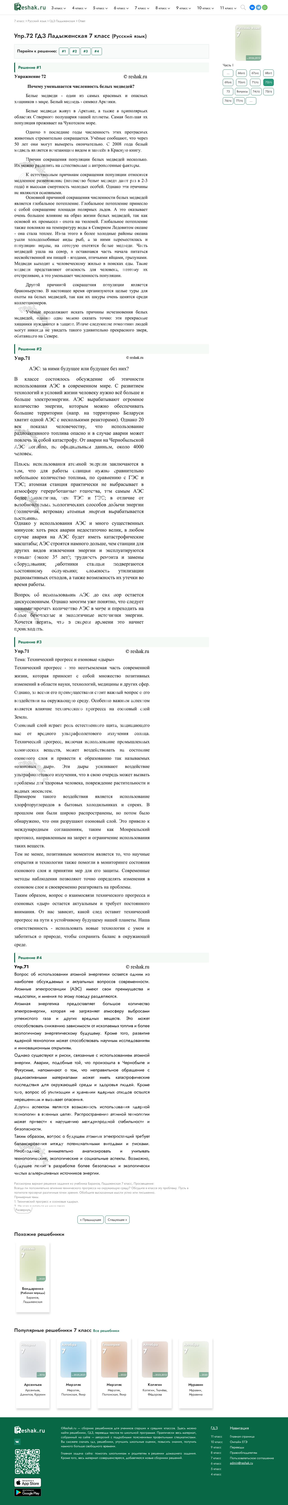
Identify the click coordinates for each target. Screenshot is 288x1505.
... (228, 73)
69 (228, 82)
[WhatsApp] (265, 7)
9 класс (216, 1447)
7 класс (216, 1458)
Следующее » (117, 1219)
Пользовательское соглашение (252, 1458)
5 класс (216, 1469)
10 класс (217, 1442)
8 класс (216, 1452)
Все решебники (106, 1330)
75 (268, 91)
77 (239, 100)
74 (256, 91)
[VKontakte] (252, 7)
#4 (96, 51)
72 (268, 82)
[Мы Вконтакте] (17, 1442)
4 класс (216, 1474)
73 (228, 91)
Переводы (237, 1447)
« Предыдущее (90, 1219)
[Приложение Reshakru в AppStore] (27, 1485)
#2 (74, 51)
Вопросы (242, 91)
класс (57, 8)
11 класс (216, 1436)
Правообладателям (243, 1452)
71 (255, 82)
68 (268, 73)
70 (241, 82)
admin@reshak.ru (241, 1463)
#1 (64, 51)
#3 (85, 51)
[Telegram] (258, 7)
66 (241, 73)
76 (228, 100)
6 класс (216, 1463)
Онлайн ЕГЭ (239, 1442)
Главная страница (242, 1436)
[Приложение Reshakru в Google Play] (27, 1495)
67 (255, 73)
